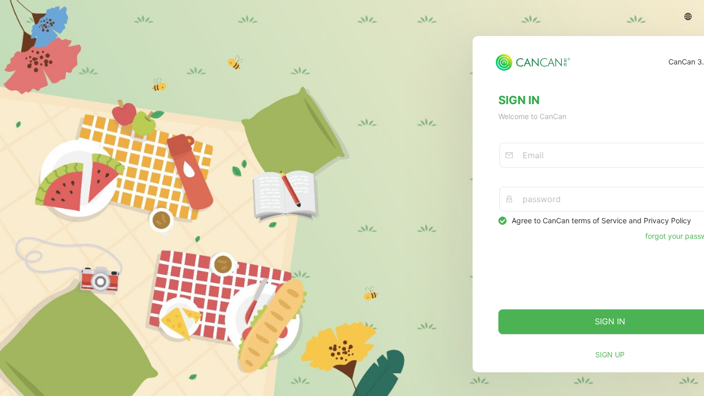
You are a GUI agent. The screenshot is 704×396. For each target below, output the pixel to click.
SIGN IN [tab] (519, 100)
